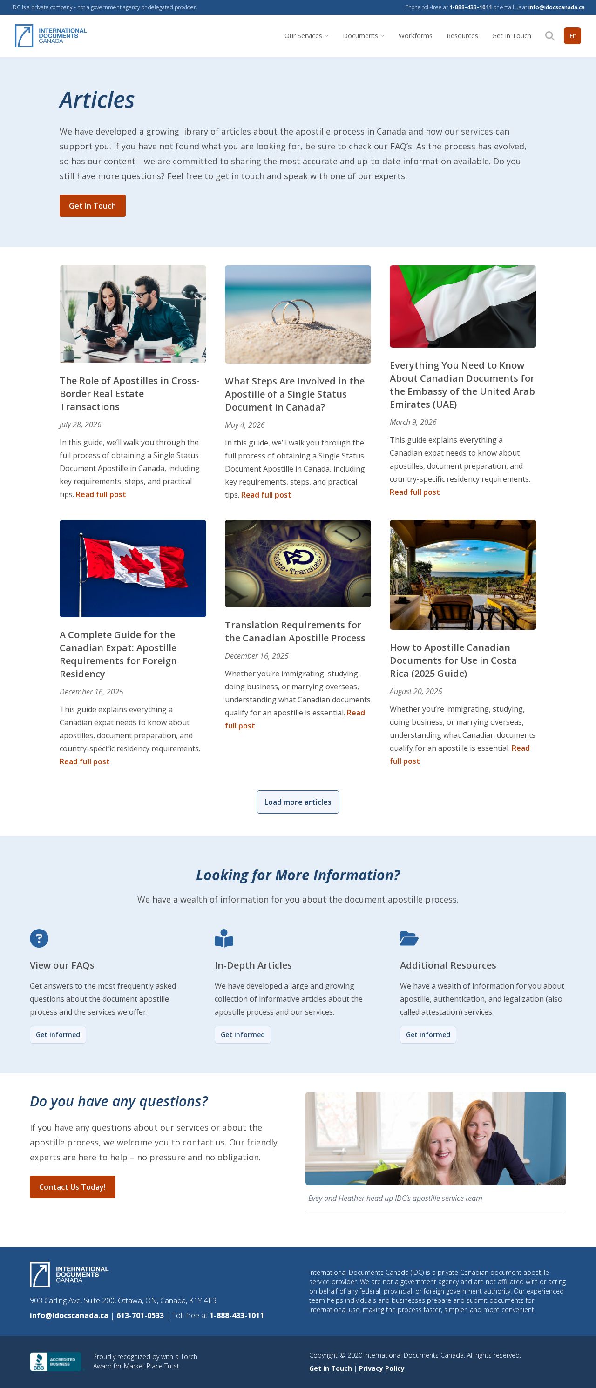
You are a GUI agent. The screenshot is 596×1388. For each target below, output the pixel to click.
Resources (462, 35)
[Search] (550, 35)
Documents (360, 35)
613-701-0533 (141, 1315)
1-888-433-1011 (470, 7)
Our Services (303, 35)
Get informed (58, 1034)
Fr (572, 35)
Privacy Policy (382, 1368)
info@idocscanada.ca (556, 7)
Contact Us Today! (72, 1187)
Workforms (416, 35)
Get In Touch (511, 35)
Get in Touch (331, 1368)
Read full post (101, 494)
